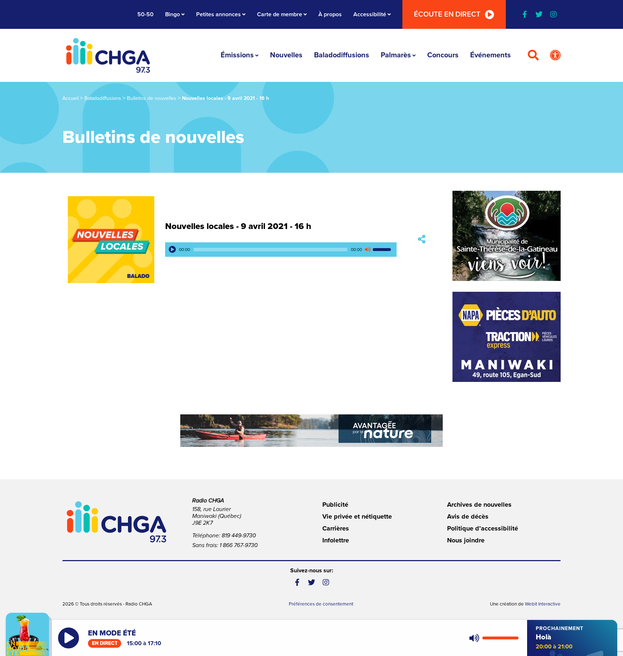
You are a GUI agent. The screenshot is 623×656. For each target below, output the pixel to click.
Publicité (335, 504)
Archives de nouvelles (479, 504)
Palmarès (396, 55)
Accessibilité (369, 14)
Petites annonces (218, 14)
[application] (281, 249)
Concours (443, 55)
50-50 (145, 14)
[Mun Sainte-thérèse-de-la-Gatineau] (506, 236)
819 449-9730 (239, 535)
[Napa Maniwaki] (506, 337)
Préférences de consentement (321, 604)
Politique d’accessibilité (482, 528)
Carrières (335, 528)
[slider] (383, 249)
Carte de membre (279, 14)
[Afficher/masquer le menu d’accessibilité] (555, 55)
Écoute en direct (447, 14)
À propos (330, 14)
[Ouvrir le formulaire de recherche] (533, 55)
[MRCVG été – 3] (311, 430)
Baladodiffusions (341, 55)
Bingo (172, 14)
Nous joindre (466, 540)
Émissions (237, 55)
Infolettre (335, 540)
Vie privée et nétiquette (357, 516)
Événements (490, 55)
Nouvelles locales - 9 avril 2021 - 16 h (238, 226)
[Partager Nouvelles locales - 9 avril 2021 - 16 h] (421, 239)
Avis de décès (468, 516)
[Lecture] (172, 249)
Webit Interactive (543, 604)
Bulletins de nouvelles (151, 98)
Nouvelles (286, 55)
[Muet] (367, 249)
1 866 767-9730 (239, 545)
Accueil (70, 98)
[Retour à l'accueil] (108, 55)
